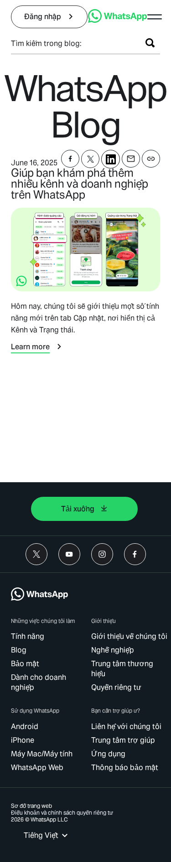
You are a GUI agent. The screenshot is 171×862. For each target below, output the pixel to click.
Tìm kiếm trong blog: (46, 43)
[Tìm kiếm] (150, 42)
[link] (49, 16)
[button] (154, 17)
